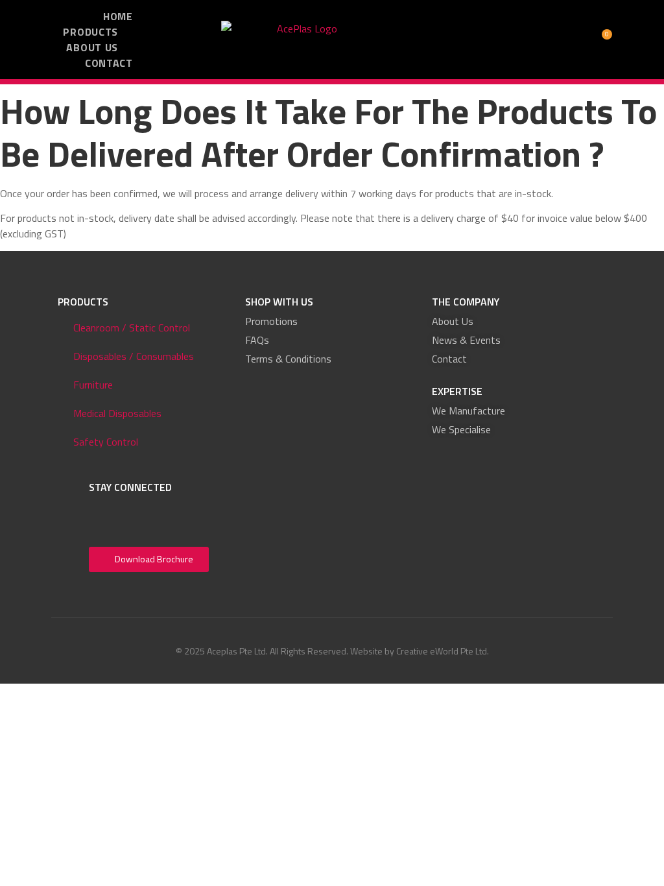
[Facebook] (103, 513)
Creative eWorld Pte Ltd (441, 651)
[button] (481, 39)
